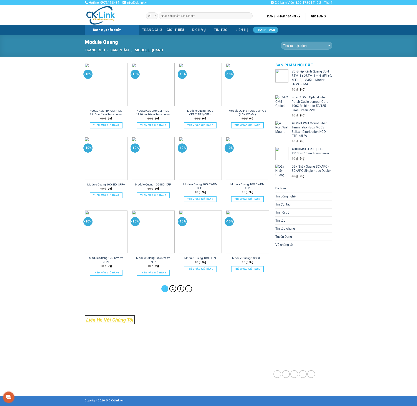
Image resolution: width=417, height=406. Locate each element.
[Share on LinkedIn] (311, 374)
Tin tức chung (285, 229)
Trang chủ (152, 30)
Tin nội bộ (282, 212)
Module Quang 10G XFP (247, 258)
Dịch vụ (199, 30)
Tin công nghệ (285, 196)
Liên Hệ (242, 30)
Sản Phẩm (119, 50)
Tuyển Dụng (283, 237)
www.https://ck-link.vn (113, 357)
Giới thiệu (175, 30)
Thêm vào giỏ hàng (106, 125)
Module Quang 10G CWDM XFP (247, 186)
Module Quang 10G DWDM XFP (153, 259)
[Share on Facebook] (277, 374)
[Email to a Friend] (294, 374)
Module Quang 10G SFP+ (200, 258)
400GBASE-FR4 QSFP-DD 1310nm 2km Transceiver (106, 112)
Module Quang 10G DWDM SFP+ (106, 259)
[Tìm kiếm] (248, 15)
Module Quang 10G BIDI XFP (153, 184)
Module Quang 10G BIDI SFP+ (106, 184)
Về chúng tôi (284, 245)
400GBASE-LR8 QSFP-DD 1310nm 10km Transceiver (153, 112)
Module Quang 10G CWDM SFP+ (200, 186)
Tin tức (220, 30)
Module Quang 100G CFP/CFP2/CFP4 (200, 112)
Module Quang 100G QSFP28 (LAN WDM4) (247, 112)
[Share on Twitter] (286, 374)
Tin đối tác (283, 204)
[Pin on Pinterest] (303, 374)
